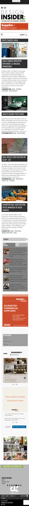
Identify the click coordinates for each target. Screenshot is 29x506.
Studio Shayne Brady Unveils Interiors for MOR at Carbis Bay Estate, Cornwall (18, 269)
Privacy (12, 496)
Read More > (5, 87)
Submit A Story (7, 341)
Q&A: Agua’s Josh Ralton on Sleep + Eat (14, 158)
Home (3, 496)
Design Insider (16, 1)
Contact (5, 344)
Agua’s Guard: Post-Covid (13, 114)
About (5, 338)
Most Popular (5, 245)
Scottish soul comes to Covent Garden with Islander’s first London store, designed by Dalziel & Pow (18, 278)
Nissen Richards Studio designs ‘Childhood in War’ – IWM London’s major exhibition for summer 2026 (18, 262)
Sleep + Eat (5, 181)
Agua (13, 89)
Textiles (12, 181)
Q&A (15, 233)
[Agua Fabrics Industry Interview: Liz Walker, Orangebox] (14, 56)
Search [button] (26, 35)
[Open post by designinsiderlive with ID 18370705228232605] (15, 399)
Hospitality (20, 179)
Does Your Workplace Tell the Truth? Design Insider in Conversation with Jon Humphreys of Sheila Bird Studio (18, 252)
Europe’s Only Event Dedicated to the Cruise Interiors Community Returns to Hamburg (18, 287)
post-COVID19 (13, 91)
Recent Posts (17, 245)
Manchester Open (8, 233)
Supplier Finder (24, 1)
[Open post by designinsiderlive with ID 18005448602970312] (15, 370)
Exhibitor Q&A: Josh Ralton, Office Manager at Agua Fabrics (14, 207)
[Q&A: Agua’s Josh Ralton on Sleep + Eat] (14, 153)
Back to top (23, 496)
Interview (5, 91)
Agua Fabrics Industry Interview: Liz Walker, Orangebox (12, 64)
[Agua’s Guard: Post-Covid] (14, 110)
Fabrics (19, 89)
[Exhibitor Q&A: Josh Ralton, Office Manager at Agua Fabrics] (14, 200)
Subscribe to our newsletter (12, 466)
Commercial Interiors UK (22, 3)
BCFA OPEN (18, 231)
